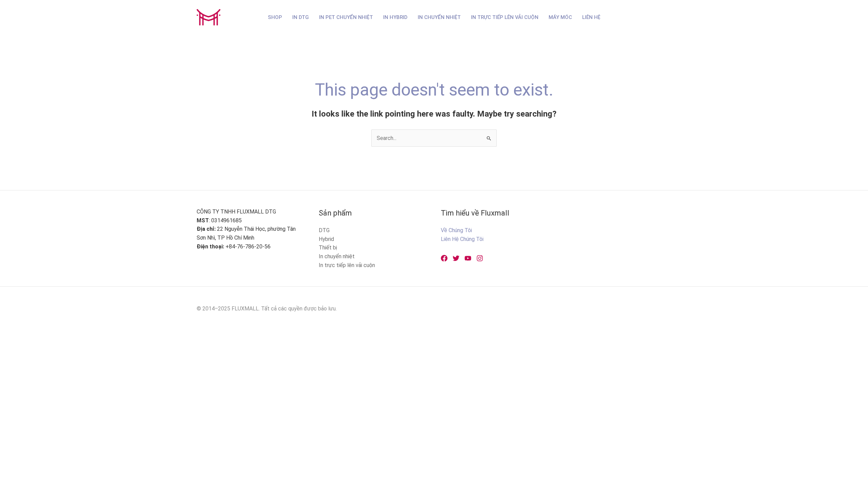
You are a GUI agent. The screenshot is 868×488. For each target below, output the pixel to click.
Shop (275, 17)
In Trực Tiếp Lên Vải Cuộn (504, 17)
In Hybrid (395, 17)
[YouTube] (468, 258)
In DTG (300, 17)
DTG (324, 230)
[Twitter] (456, 258)
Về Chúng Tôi (456, 230)
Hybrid (326, 239)
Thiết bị (328, 247)
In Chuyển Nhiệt (439, 17)
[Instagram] (479, 258)
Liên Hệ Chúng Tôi (462, 239)
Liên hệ (591, 17)
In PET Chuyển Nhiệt (346, 17)
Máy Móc (560, 17)
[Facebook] (444, 258)
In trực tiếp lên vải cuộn (347, 265)
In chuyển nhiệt (337, 256)
